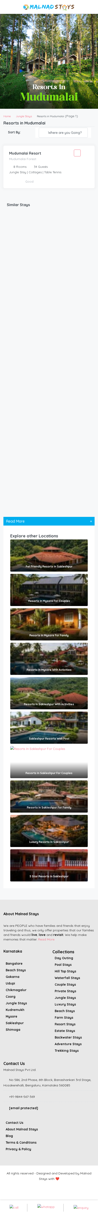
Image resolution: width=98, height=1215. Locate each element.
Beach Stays (16, 970)
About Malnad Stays (22, 1129)
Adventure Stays (68, 1044)
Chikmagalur (16, 990)
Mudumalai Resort (25, 153)
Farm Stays (64, 1018)
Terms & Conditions (21, 1142)
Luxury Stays (65, 1004)
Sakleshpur (15, 1023)
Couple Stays (65, 984)
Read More (46, 939)
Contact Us (14, 1123)
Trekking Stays (67, 1051)
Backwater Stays (68, 1037)
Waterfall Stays (67, 978)
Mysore (11, 1016)
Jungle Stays (24, 116)
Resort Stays (65, 1024)
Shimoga (13, 1030)
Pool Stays (63, 965)
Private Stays (65, 991)
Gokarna (12, 977)
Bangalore (14, 963)
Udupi (10, 983)
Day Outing (64, 958)
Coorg (10, 997)
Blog (9, 1136)
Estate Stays (65, 1031)
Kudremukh (15, 1010)
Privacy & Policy (18, 1149)
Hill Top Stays (65, 971)
